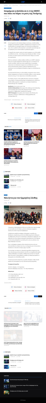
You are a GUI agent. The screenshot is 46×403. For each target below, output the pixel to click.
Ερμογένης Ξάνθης (7, 282)
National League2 (7, 8)
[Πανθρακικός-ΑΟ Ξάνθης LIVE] (6, 181)
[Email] (5, 49)
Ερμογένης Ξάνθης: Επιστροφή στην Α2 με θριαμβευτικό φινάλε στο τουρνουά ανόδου (32, 121)
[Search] (41, 2)
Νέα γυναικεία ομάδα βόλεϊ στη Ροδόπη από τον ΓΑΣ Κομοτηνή (31, 324)
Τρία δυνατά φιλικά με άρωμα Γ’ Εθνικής (19, 379)
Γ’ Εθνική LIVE (13, 185)
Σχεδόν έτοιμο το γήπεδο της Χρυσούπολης (20, 174)
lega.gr (24, 400)
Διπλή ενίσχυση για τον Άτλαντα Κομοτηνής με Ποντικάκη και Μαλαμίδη (31, 143)
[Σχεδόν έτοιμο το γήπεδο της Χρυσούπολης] (6, 176)
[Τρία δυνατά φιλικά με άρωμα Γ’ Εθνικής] (6, 381)
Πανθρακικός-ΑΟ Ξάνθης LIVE (16, 180)
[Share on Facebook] (9, 18)
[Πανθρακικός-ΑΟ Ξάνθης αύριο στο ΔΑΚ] (6, 392)
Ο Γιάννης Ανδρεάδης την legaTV (14, 302)
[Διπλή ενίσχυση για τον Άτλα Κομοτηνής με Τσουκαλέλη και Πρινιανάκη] (13, 153)
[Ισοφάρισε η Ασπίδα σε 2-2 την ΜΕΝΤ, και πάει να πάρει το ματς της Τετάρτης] (23, 30)
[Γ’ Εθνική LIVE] (6, 186)
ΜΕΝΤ (22, 99)
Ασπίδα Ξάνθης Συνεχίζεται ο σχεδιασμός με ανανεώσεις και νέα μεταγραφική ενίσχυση (12, 143)
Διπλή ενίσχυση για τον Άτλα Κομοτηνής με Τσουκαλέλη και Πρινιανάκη (11, 162)
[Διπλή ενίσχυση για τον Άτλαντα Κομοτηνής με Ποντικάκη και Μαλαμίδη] (33, 134)
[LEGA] (23, 2)
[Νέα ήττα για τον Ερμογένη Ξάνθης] (23, 215)
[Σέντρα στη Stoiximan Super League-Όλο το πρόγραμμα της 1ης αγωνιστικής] (6, 387)
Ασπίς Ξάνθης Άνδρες (16, 99)
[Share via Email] (10, 18)
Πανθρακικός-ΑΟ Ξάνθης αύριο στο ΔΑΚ (19, 391)
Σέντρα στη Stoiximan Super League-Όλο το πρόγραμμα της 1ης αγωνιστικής (24, 386)
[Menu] (4, 2)
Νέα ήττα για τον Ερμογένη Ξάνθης (14, 119)
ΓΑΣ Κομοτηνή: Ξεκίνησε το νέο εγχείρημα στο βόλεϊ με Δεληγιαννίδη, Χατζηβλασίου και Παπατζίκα (13, 325)
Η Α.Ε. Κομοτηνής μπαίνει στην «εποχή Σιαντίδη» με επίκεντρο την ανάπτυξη (13, 343)
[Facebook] (5, 46)
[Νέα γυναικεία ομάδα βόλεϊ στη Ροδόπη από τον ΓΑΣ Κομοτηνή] (33, 316)
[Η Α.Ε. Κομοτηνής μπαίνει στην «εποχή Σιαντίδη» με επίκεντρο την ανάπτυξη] (13, 335)
